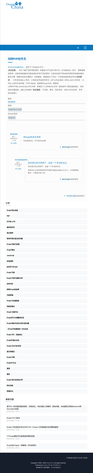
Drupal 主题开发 (12, 312)
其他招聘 (11, 101)
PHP (8, 216)
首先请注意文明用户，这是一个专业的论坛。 (48, 163)
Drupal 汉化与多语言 (14, 346)
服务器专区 (11, 227)
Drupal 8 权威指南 (13, 301)
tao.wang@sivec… (17, 67)
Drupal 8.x (12, 117)
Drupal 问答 (11, 357)
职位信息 (10, 385)
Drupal (45, 465)
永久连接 (14, 143)
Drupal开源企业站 (13, 340)
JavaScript (10, 255)
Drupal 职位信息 (12, 210)
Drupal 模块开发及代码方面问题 (18, 323)
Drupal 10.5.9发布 (13, 418)
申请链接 (69, 458)
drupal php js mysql (15, 109)
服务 (8, 374)
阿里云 (42, 467)
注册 (68, 147)
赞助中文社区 (78, 458)
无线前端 (10, 295)
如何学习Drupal (12, 267)
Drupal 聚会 (11, 250)
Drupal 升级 (11, 272)
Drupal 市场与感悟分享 (15, 278)
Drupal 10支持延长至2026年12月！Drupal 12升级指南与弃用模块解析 (32, 427)
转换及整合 (11, 306)
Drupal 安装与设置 (13, 244)
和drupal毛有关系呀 (32, 137)
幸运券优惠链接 (55, 467)
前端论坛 (10, 391)
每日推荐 (10, 233)
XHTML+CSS (11, 221)
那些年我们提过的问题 (15, 238)
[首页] (15, 5)
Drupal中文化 (11, 363)
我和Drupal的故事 (13, 289)
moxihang (14, 134)
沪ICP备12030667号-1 (54, 465)
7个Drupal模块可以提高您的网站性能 (21, 436)
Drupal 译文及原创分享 (15, 380)
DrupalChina (50, 463)
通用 (8, 368)
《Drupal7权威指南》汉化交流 (17, 329)
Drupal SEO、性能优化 (14, 334)
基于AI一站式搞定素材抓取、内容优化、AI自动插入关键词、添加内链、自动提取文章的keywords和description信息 (44, 407)
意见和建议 (11, 351)
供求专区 (10, 284)
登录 (63, 147)
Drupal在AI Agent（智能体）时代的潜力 (21, 445)
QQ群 (85, 458)
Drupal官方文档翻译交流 (15, 318)
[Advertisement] (46, 28)
